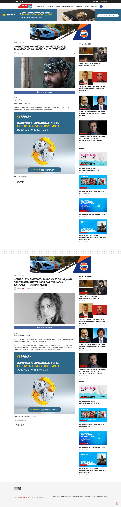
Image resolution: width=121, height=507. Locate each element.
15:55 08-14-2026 (84, 92)
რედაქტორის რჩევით (67, 6)
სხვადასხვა (94, 6)
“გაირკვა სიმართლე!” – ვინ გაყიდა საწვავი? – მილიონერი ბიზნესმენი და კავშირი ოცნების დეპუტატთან (92, 88)
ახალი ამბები (40, 6)
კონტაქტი (21, 1)
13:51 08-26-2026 (84, 241)
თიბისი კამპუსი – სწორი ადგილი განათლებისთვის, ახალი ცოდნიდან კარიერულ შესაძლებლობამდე (92, 237)
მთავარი (15, 42)
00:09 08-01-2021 (32, 288)
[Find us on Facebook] (101, 6)
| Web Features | (23, 497)
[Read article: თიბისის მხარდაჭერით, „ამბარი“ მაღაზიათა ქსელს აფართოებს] (93, 182)
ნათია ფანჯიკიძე (22, 420)
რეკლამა (16, 1)
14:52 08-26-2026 (84, 216)
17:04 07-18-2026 (84, 142)
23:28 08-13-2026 (84, 117)
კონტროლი (79, 6)
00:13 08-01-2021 (32, 53)
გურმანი (87, 6)
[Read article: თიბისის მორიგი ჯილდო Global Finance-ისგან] (93, 205)
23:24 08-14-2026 (84, 67)
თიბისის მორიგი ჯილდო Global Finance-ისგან (92, 214)
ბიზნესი (58, 6)
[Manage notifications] (117, 503)
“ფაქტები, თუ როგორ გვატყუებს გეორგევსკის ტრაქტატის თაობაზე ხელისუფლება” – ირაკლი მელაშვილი (92, 113)
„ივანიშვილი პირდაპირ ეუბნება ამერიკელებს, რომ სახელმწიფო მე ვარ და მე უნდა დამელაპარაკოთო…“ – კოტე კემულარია (92, 138)
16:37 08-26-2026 (84, 195)
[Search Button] (106, 6)
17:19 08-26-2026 (84, 172)
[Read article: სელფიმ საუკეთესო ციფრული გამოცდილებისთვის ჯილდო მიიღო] (93, 159)
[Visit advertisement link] (60, 33)
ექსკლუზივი (50, 6)
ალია (23, 53)
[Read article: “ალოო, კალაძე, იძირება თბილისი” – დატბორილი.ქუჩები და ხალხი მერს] (93, 54)
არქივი (105, 496)
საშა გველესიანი (22, 176)
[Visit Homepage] (25, 6)
